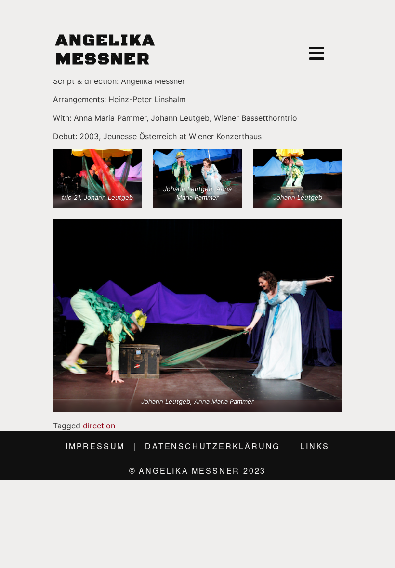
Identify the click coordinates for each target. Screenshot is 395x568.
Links (314, 447)
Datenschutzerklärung (212, 447)
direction (99, 425)
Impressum (95, 447)
